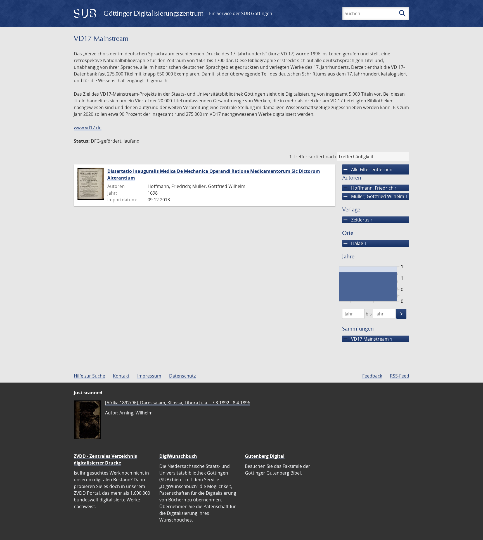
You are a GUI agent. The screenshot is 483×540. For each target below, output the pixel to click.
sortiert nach (322, 157)
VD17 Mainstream (367, 339)
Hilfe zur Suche (89, 376)
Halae (354, 243)
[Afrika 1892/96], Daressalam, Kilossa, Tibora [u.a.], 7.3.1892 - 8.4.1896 (177, 403)
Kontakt (121, 376)
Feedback (372, 376)
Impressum (149, 376)
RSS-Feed (399, 376)
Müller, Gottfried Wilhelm (375, 196)
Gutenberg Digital (265, 456)
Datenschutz (182, 376)
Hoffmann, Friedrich (369, 188)
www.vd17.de (87, 127)
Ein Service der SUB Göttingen (240, 13)
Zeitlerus (357, 219)
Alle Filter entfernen (367, 169)
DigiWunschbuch (178, 456)
